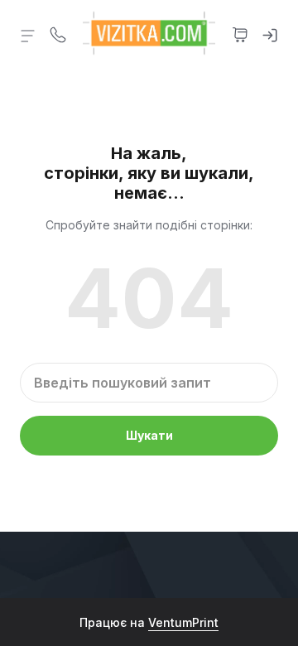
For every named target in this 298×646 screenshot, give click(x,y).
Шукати (149, 435)
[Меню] (28, 35)
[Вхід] (270, 33)
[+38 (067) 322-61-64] (58, 33)
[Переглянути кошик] (240, 33)
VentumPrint (183, 622)
